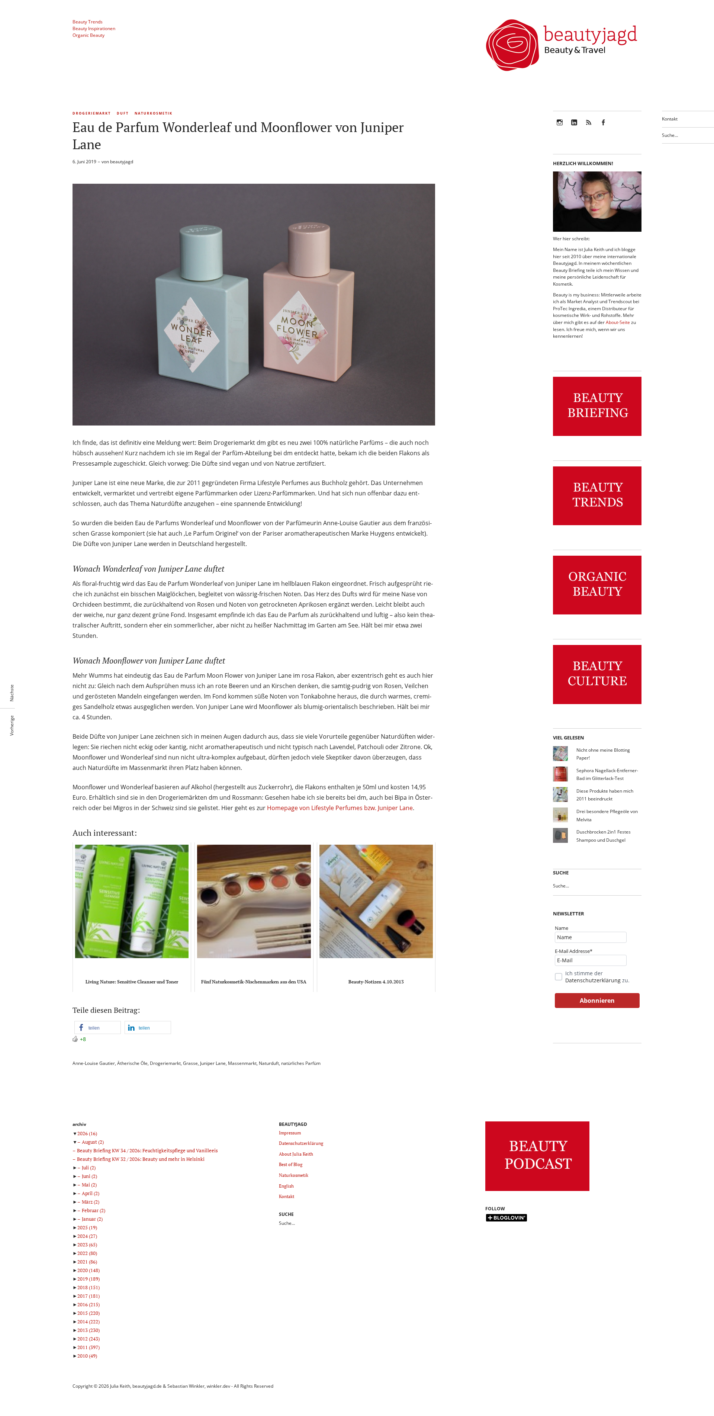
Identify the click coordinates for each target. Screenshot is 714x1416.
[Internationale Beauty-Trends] (597, 525)
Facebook (603, 127)
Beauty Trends (88, 22)
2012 (88, 1338)
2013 (88, 1330)
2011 (88, 1347)
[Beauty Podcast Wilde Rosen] (537, 1191)
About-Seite (618, 322)
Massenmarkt (242, 1063)
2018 (88, 1287)
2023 (87, 1244)
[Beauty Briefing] (597, 436)
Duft (123, 113)
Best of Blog (290, 1164)
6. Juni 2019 (84, 161)
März (90, 1201)
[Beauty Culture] (597, 704)
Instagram (559, 127)
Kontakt (670, 119)
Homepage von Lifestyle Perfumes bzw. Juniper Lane (340, 808)
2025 (87, 1227)
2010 (87, 1355)
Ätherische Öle (132, 1063)
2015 (88, 1313)
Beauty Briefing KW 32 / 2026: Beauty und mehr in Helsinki (141, 1159)
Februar (93, 1210)
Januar (92, 1219)
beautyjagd (121, 161)
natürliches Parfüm (301, 1063)
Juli (89, 1167)
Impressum (290, 1133)
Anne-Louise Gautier (94, 1063)
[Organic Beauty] (597, 614)
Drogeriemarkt (92, 113)
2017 (88, 1296)
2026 (87, 1133)
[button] (97, 1027)
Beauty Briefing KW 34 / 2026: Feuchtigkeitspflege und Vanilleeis (147, 1150)
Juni (89, 1176)
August (93, 1142)
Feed (588, 127)
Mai (89, 1184)
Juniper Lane (213, 1063)
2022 (87, 1253)
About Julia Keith (296, 1154)
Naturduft (269, 1063)
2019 (88, 1278)
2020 (88, 1270)
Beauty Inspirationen (94, 28)
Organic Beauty (88, 35)
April (90, 1193)
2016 (88, 1304)
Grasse (190, 1063)
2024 (87, 1236)
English (286, 1186)
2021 (87, 1261)
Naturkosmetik (154, 113)
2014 (88, 1321)
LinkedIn (574, 127)
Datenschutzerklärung (593, 980)
